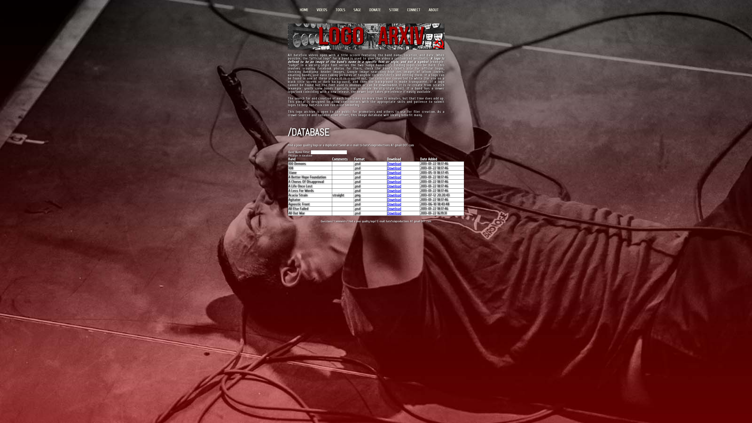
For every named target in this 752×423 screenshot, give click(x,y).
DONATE (375, 10)
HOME (304, 10)
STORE (394, 10)
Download (394, 163)
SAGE (357, 10)
